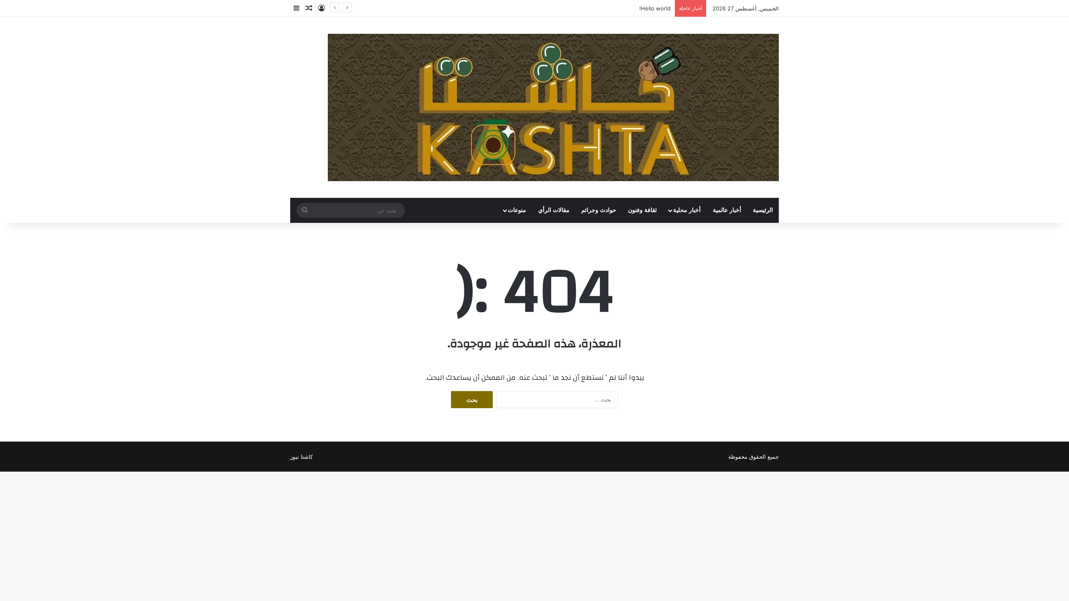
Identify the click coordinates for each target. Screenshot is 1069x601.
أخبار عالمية (727, 210)
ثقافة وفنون (642, 210)
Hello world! (655, 8)
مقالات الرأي (554, 210)
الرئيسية (763, 210)
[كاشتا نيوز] (553, 107)
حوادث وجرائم (598, 210)
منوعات (517, 210)
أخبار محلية (687, 210)
